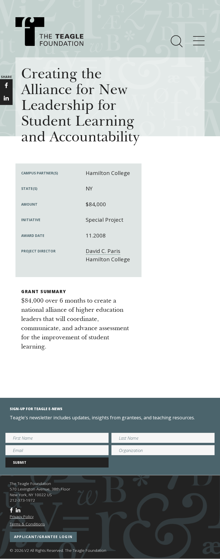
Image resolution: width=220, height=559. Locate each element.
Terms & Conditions (27, 524)
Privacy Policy (22, 516)
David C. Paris (103, 250)
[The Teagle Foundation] (49, 31)
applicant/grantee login (43, 536)
